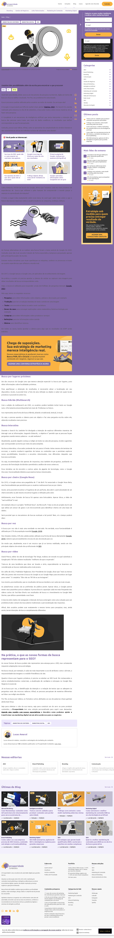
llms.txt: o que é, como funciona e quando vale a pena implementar (97, 161)
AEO (85, 69)
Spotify (94, 902)
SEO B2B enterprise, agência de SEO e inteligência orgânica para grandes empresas (97, 139)
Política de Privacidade (91, 30)
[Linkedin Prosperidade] (14, 911)
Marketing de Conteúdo (55, 10)
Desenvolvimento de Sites (99, 877)
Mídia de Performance (90, 95)
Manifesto (47, 870)
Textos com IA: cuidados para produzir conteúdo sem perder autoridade (97, 119)
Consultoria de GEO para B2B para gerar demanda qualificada (97, 155)
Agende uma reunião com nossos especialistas (20, 712)
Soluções (67, 4)
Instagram (94, 898)
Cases (81, 4)
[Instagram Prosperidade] (10, 911)
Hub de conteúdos (50, 872)
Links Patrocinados (38, 10)
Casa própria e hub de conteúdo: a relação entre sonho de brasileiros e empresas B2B (55, 910)
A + (4, 90)
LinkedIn (94, 895)
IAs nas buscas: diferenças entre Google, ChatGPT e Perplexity (96, 166)
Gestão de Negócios (22, 10)
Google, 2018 (37, 531)
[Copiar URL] (75, 119)
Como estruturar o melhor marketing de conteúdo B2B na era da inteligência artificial (98, 128)
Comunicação (87, 77)
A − (9, 90)
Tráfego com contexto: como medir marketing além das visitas (97, 123)
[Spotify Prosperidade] (17, 911)
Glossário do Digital (89, 105)
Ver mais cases (72, 877)
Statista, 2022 (49, 107)
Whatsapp (95, 893)
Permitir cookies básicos (85, 929)
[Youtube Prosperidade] (6, 911)
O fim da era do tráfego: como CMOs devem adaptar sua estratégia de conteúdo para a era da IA (55, 898)
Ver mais (70, 905)
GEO (85, 79)
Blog (74, 4)
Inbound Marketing (89, 84)
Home (60, 4)
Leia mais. (58, 744)
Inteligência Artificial (89, 86)
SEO (38, 22)
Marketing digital (38, 723)
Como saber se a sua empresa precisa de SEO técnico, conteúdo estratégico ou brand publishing (98, 134)
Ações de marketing (84, 932)
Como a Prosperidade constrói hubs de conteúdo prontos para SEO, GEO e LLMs (55, 904)
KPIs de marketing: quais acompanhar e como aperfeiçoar (98, 177)
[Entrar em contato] (2, 911)
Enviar (98, 34)
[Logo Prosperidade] (9, 4)
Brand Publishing (88, 72)
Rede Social (87, 98)
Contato (107, 4)
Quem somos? (49, 867)
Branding (10, 10)
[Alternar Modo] (14, 89)
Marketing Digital (71, 10)
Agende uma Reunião (92, 4)
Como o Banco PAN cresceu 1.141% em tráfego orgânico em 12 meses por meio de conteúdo (78, 869)
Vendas (86, 103)
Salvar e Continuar (105, 931)
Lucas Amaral (5, 69)
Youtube (94, 900)
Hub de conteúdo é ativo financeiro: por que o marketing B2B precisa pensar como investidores (55, 915)
